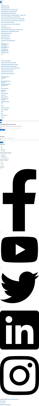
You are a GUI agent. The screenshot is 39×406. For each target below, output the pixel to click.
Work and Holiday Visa (5, 38)
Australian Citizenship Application (8, 40)
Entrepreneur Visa (5, 52)
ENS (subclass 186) (5, 6)
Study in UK (3, 95)
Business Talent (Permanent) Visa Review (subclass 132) (12, 20)
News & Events (4, 115)
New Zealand (2, 42)
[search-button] (1, 122)
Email (0, 139)
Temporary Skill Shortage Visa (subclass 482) (10, 16)
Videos (2, 117)
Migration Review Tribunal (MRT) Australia (10, 31)
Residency (2, 79)
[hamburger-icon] (1, 2)
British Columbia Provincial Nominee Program (10, 68)
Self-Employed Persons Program (7, 73)
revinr (12, 404)
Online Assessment (5, 107)
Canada (2, 54)
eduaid (9, 399)
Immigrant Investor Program (7, 71)
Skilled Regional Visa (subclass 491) (8, 13)
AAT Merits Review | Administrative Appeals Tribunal (12, 29)
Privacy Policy (3, 401)
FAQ (2, 111)
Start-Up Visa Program (5, 60)
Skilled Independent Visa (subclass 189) (9, 9)
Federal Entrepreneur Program (7, 69)
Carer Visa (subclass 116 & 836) (7, 22)
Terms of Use (2, 402)
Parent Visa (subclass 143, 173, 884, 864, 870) (10, 24)
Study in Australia (4, 88)
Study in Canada (4, 93)
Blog (2, 113)
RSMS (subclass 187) (5, 7)
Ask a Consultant (4, 109)
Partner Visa (3, 26)
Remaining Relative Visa (6, 27)
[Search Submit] (1, 130)
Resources (2, 104)
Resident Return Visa (5, 37)
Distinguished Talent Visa (6, 33)
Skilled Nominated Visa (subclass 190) (9, 11)
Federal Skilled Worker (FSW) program (9, 66)
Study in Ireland (4, 96)
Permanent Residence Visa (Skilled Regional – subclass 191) (13, 15)
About (2, 106)
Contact (2, 118)
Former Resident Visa (5, 35)
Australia (2, 3)
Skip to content (1, 0)
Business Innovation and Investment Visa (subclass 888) (12, 18)
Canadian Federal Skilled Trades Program (9, 64)
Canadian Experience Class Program (8, 62)
